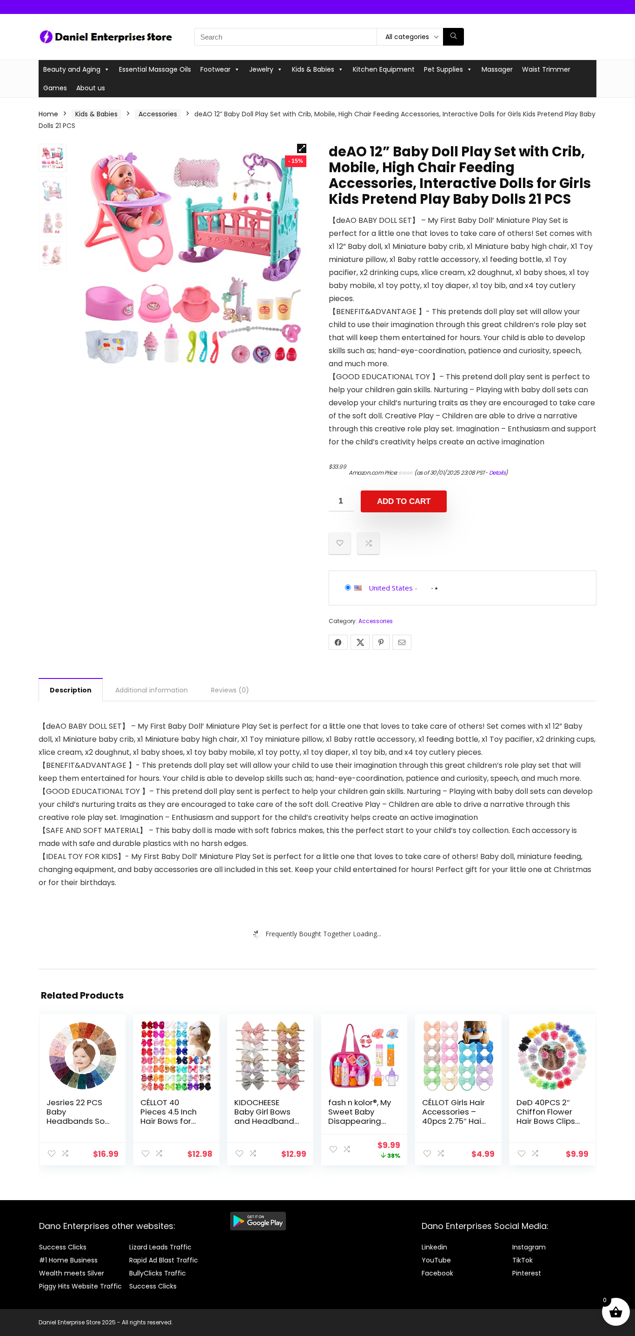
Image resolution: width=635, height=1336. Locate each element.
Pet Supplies (443, 69)
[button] (301, 148)
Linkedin (434, 1247)
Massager (497, 69)
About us (90, 88)
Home (48, 114)
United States (391, 587)
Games (55, 88)
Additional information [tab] (151, 690)
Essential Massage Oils (155, 69)
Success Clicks (62, 1247)
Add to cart (403, 501)
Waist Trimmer (546, 69)
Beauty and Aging (71, 69)
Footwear (215, 69)
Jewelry (261, 69)
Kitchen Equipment (384, 69)
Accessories (158, 114)
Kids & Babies (313, 69)
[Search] (453, 37)
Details (497, 473)
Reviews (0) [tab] (230, 690)
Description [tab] (71, 690)
